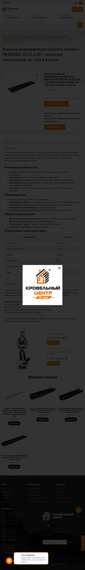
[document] (42, 285)
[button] (59, 268)
